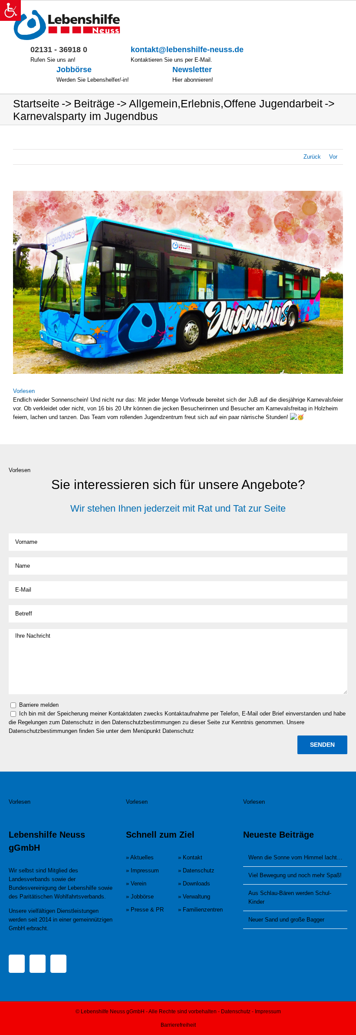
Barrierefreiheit (178, 1025)
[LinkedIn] (58, 964)
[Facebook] (17, 964)
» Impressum (142, 870)
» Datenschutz (196, 870)
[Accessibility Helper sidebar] (10, 10)
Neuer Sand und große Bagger (286, 919)
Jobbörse (74, 69)
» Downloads (194, 883)
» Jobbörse (140, 896)
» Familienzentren (200, 909)
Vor (333, 156)
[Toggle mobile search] (323, 14)
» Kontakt (190, 857)
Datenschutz (236, 1011)
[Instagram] (38, 964)
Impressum (268, 1011)
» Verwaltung (194, 896)
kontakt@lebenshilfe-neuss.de (187, 49)
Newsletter (192, 69)
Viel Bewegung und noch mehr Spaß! (295, 875)
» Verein (136, 883)
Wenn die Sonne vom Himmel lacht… (295, 857)
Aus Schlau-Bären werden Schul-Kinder (289, 897)
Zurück (312, 156)
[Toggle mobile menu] (339, 14)
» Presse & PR (145, 909)
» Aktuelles (140, 857)
